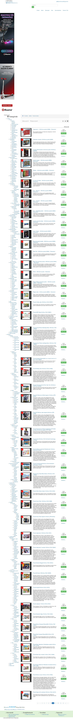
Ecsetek (15, 565)
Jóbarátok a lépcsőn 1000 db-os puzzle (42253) (43, 139)
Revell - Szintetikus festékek (16, 505)
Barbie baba (14, 319)
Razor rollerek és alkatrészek (15, 242)
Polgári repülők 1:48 (15, 407)
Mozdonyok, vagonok (14, 250)
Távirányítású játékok (13, 175)
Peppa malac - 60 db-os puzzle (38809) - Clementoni (44, 292)
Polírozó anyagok (15, 555)
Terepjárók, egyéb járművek (14, 135)
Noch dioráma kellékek (15, 477)
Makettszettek (16, 573)
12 (58, 703)
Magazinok (16, 481)
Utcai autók (16, 399)
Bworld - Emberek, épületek (13, 122)
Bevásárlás (16, 194)
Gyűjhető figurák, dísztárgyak (15, 312)
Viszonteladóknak (58, 10)
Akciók (42, 10)
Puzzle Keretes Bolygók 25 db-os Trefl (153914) (43, 563)
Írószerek (13, 281)
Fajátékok (11, 246)
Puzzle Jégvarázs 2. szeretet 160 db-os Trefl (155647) (44, 547)
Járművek (13, 176)
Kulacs (13, 289)
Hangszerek (14, 167)
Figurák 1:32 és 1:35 (15, 428)
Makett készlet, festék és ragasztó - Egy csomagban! (16, 454)
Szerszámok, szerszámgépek (17, 213)
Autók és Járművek (12, 262)
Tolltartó (13, 284)
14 (63, 703)
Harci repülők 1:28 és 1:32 (15, 355)
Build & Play (15, 603)
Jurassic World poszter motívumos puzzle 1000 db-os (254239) (44, 150)
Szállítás (26, 714)
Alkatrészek (14, 138)
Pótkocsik (13, 127)
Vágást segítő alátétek (15, 567)
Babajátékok (14, 164)
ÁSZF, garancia (11, 714)
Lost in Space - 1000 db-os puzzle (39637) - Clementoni (42, 232)
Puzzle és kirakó (12, 253)
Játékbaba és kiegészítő (11, 318)
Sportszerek (14, 240)
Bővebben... (63, 136)
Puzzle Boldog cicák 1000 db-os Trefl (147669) (43, 368)
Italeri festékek (15, 535)
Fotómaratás (14, 461)
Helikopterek (14, 178)
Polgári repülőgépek (16, 591)
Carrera (13, 268)
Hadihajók (16, 391)
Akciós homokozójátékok (17, 233)
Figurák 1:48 (15, 431)
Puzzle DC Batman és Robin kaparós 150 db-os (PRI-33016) (44, 396)
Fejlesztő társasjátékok (14, 156)
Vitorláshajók (16, 393)
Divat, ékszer (14, 203)
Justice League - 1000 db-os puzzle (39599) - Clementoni (42, 161)
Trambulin (13, 235)
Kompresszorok (17, 639)
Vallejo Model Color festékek (15, 531)
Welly (13, 264)
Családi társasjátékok (14, 143)
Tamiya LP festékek (16, 526)
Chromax (13, 631)
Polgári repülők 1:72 (15, 411)
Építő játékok (14, 166)
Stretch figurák (14, 221)
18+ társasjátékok (15, 154)
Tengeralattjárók (17, 392)
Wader (13, 276)
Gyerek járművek (15, 239)
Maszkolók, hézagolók (16, 550)
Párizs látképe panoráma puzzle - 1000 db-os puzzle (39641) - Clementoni (44, 282)
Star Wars (16, 440)
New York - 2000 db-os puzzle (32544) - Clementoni (44, 251)
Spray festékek (15, 512)
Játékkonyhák (16, 195)
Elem (13, 182)
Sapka (13, 299)
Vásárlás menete (12, 716)
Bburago (13, 263)
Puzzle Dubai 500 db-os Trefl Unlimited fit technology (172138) (44, 439)
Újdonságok (47, 10)
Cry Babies (14, 321)
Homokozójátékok (15, 231)
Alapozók (15, 543)
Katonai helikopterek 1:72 (16, 383)
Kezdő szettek (15, 459)
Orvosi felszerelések (16, 189)
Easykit (15, 601)
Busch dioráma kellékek (15, 470)
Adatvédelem (16, 714)
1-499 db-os (14, 255)
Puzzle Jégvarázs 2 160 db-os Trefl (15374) (42, 533)
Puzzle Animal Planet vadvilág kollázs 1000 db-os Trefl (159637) (44, 343)
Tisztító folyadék (15, 490)
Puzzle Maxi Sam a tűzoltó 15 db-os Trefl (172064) (43, 654)
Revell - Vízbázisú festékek (15, 509)
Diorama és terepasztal (13, 463)
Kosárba (64, 133)
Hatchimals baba (15, 326)
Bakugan (13, 222)
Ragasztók (16, 541)
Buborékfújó (14, 237)
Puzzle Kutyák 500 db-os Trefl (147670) (41, 587)
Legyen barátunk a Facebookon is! (62, 715)
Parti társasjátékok (14, 149)
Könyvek (15, 480)
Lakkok (15, 548)
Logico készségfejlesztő (15, 288)
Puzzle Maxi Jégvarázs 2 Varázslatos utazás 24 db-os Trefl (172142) (44, 645)
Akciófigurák (14, 304)
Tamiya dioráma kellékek (15, 473)
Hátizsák (13, 286)
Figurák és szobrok (12, 302)
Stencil (13, 569)
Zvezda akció (11, 665)
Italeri (13, 618)
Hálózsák (13, 226)
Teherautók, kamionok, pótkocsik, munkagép (16, 420)
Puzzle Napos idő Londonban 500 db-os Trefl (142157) (44, 692)
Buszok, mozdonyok (16, 576)
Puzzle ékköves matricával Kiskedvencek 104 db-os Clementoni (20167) (44, 450)
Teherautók (14, 126)
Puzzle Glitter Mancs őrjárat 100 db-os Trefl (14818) (44, 491)
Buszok (15, 398)
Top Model (14, 174)
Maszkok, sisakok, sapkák (14, 309)
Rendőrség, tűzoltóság (16, 186)
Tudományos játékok (14, 170)
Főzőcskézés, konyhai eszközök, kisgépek (16, 198)
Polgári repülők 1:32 (15, 404)
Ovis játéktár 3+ (14, 144)
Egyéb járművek (15, 267)
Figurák (15, 597)
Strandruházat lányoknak (14, 293)
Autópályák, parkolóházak (14, 273)
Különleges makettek (14, 439)
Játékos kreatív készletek (14, 162)
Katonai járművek (15, 336)
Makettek (8, 334)
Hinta (13, 238)
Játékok (8, 118)
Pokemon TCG (65, 10)
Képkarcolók (14, 160)
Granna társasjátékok (14, 141)
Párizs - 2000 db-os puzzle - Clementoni (41, 271)
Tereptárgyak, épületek (16, 467)
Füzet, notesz (14, 280)
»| (65, 703)
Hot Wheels (14, 269)
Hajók (13, 390)
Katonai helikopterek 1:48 (16, 380)
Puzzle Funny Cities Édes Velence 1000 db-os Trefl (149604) (43, 474)
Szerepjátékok (12, 183)
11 (55, 703)
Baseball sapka (14, 313)
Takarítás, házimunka (16, 201)
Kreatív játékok (12, 157)
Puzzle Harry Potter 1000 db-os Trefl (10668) (42, 501)
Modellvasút (14, 181)
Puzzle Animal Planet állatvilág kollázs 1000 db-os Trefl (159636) (44, 328)
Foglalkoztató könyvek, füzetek (15, 173)
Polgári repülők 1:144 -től (15, 414)
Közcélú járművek (15, 124)
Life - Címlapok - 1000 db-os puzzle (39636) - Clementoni (42, 201)
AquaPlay (13, 165)
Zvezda (13, 605)
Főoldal (38, 10)
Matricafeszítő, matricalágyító (16, 552)
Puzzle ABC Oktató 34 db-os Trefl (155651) (42, 312)
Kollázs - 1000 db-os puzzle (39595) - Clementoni (43, 170)
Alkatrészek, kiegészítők (14, 495)
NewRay (13, 270)
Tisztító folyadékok (16, 558)
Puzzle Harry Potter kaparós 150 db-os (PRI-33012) (44, 516)
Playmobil (13, 228)
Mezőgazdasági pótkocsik (14, 130)
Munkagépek (14, 125)
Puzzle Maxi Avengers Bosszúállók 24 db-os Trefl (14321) (43, 635)
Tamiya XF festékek (16, 523)
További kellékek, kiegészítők (12, 537)
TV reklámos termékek (13, 316)
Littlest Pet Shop (15, 227)
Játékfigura (14, 220)
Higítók (15, 542)
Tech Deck (14, 271)
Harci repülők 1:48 (15, 359)
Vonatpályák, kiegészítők (14, 248)
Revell (13, 572)
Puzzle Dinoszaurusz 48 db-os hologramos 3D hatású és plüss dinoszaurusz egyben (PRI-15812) (44, 429)
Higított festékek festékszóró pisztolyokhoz (15, 500)
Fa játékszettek (14, 252)
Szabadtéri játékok (12, 229)
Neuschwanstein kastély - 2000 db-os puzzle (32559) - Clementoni (44, 242)
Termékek (26, 115)
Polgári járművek (15, 397)
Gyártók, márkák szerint (13, 570)
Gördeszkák (14, 244)
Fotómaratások (16, 462)
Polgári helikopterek (16, 417)
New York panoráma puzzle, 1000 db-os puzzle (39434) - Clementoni (44, 262)
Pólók (13, 315)
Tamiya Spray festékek (17, 518)
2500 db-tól (14, 261)
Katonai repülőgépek (14, 352)
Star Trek (15, 441)
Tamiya (13, 653)
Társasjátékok (11, 139)
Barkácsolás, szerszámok (14, 207)
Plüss (13, 219)
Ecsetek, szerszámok (14, 560)
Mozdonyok (16, 401)
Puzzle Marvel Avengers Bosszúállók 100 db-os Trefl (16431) (44, 625)
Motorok (15, 400)
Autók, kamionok (15, 627)
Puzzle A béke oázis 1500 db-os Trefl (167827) (43, 302)
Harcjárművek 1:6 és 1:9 (16, 338)
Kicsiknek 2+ (14, 146)
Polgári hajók (15, 395)
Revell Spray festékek (17, 515)
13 (60, 703)
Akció (10, 664)
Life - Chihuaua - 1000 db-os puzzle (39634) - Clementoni (42, 191)
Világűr (15, 423)
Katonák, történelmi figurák (15, 425)
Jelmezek (13, 184)
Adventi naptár (15, 446)
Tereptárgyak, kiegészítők (14, 465)
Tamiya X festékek (15, 521)
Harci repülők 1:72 (15, 363)
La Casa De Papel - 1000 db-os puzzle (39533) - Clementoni (43, 181)
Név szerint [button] (25, 121)
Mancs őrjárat (14, 277)
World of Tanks (15, 443)
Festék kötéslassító (16, 546)
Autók (15, 574)
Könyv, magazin (14, 479)
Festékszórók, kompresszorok (12, 483)
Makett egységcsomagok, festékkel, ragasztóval (15, 449)
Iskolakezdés (11, 278)
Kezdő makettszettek (16, 651)
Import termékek (12, 333)
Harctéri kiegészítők (14, 435)
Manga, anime (14, 303)
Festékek (11, 502)
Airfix (12, 642)
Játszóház (13, 230)
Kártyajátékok (14, 147)
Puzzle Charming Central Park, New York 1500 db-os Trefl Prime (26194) (44, 385)
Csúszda (13, 236)
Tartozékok (14, 136)
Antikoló (15, 544)
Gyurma (13, 168)
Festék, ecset (14, 279)
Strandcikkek (11, 291)
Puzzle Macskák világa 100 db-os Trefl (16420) (43, 614)
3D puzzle (13, 254)
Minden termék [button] (34, 121)
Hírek (52, 10)
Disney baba (14, 323)
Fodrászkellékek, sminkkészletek (17, 205)
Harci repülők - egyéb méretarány (16, 370)
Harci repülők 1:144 (15, 366)
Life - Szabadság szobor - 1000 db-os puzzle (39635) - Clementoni (44, 211)
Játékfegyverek (14, 214)
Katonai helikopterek (14, 374)
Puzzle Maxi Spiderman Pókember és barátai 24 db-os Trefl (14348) (44, 665)
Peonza (13, 245)
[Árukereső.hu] (12, 707)
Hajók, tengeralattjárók (17, 583)
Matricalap (16, 553)
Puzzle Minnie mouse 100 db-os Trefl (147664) (43, 674)
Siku (12, 275)
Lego (10, 301)
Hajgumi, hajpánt (15, 296)
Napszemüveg (14, 297)
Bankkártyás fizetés (12, 715)
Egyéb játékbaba (15, 329)
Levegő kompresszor (14, 488)
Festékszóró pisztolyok (14, 486)
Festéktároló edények (14, 492)
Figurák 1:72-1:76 (15, 433)
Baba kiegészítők (15, 331)
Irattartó (13, 283)
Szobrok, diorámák (13, 306)
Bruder (10, 119)
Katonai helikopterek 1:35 (16, 376)
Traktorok (13, 128)
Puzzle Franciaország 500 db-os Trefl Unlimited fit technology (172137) (43, 464)
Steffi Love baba (15, 320)
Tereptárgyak (16, 437)
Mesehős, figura (12, 215)
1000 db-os (14, 257)
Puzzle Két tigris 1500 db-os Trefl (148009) (42, 573)
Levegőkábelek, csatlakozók (14, 497)
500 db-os (13, 256)
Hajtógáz (13, 489)
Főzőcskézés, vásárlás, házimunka (14, 191)
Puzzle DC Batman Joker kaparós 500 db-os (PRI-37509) (43, 413)
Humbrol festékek (15, 528)
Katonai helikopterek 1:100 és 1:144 (16, 387)
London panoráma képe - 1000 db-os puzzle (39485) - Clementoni (44, 221)
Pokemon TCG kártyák (13, 332)
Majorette (13, 265)
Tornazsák (13, 285)
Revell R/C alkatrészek (14, 180)
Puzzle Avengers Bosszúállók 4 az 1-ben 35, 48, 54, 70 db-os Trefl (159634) (44, 359)
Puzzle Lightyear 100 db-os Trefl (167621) (42, 604)
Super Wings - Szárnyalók (14, 217)
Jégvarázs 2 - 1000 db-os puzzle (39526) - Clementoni (44, 129)
